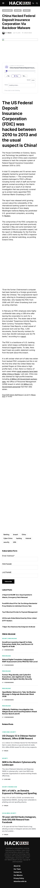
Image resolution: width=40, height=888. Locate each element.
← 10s (7, 76)
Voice (6, 85)
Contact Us (18, 872)
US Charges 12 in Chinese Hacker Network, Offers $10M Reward (19, 737)
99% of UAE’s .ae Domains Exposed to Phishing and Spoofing (19, 792)
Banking (6, 534)
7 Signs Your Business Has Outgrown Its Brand (18, 627)
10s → (24, 76)
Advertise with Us (20, 881)
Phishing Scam (12, 786)
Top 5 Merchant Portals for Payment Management (19, 612)
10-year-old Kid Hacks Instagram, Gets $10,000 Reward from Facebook (19, 820)
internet (28, 538)
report (23, 336)
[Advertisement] (20, 264)
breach (15, 534)
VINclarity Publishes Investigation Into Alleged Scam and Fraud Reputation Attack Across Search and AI (19, 711)
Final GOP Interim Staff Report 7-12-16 (15, 395)
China (20, 158)
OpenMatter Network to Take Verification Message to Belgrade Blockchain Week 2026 (19, 694)
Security (26, 10)
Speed (28, 80)
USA (14, 542)
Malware (17, 10)
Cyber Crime (8, 538)
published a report (26, 155)
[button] (3, 3)
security (6, 542)
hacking (19, 538)
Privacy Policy (19, 878)
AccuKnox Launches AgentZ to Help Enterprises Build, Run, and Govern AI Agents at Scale (17, 644)
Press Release (12, 638)
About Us (17, 866)
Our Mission (18, 875)
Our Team (17, 869)
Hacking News (7, 10)
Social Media (6, 813)
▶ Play (16, 76)
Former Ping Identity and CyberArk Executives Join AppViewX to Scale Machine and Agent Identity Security (17, 677)
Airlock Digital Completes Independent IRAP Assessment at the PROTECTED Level (19, 660)
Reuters (7, 216)
